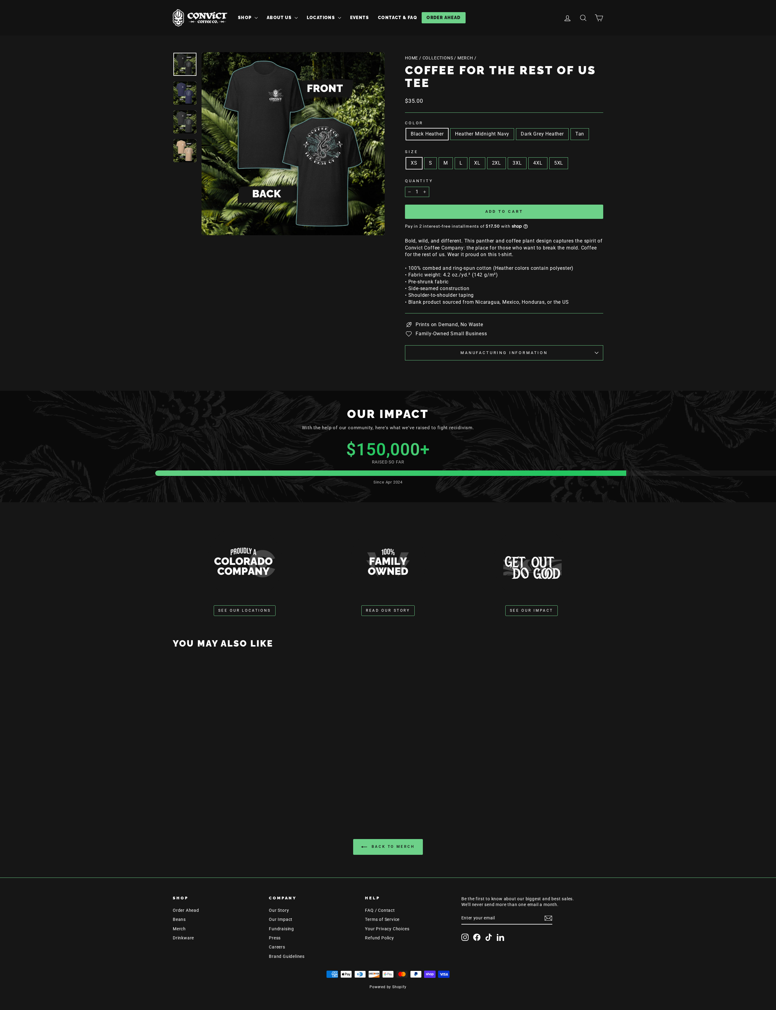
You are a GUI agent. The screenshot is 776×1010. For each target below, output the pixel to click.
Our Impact (281, 919)
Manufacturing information (504, 352)
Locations (321, 17)
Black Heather (427, 134)
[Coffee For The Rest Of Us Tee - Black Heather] (212, 788)
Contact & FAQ (397, 17)
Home (411, 57)
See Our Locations (244, 610)
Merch (465, 57)
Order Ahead (443, 17)
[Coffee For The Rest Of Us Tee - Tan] (236, 788)
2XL (496, 163)
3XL (517, 163)
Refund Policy (379, 937)
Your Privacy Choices (387, 928)
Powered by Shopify (388, 987)
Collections (438, 57)
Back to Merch (392, 846)
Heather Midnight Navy (482, 134)
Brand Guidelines (287, 956)
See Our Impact (531, 610)
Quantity (419, 181)
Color (414, 123)
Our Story (279, 910)
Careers (277, 947)
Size (411, 151)
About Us (280, 17)
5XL (558, 163)
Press (275, 937)
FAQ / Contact (380, 910)
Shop (245, 17)
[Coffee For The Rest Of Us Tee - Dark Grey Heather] (228, 788)
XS (414, 163)
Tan (579, 134)
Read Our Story (388, 610)
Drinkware (183, 937)
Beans (179, 919)
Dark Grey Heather (542, 134)
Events (359, 17)
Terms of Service (382, 919)
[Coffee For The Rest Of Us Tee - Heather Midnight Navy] (220, 788)
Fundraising (281, 928)
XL (477, 163)
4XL (537, 163)
